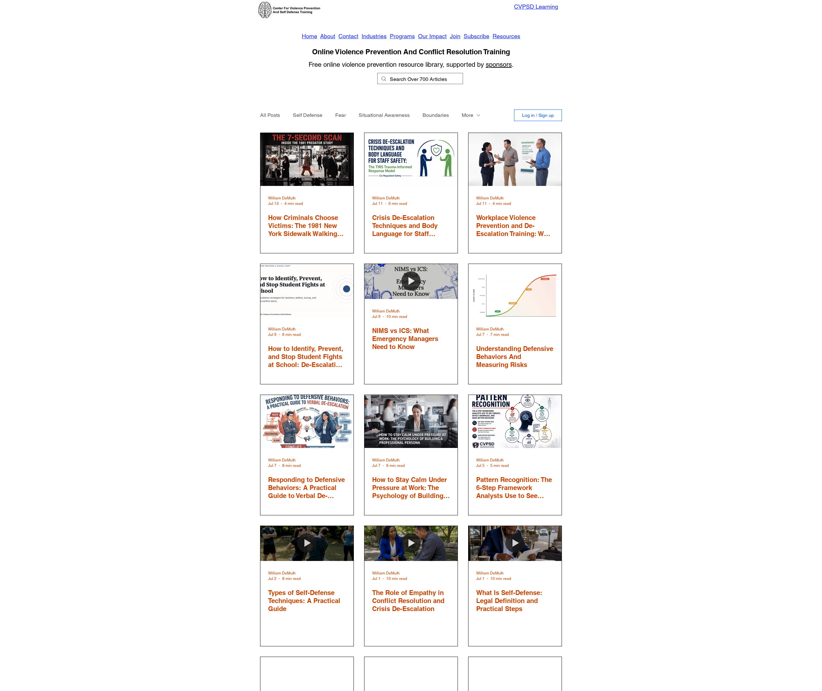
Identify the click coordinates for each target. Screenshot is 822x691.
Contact (348, 36)
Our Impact (432, 36)
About (327, 36)
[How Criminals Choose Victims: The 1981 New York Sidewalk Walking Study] (307, 159)
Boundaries (436, 115)
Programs (402, 36)
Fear (340, 115)
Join (455, 36)
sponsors (499, 64)
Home (309, 36)
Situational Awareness (384, 115)
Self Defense (307, 115)
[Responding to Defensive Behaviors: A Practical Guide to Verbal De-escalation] (307, 421)
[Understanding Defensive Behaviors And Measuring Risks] (515, 290)
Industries (374, 36)
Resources (506, 36)
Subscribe (476, 36)
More (467, 115)
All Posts (270, 115)
